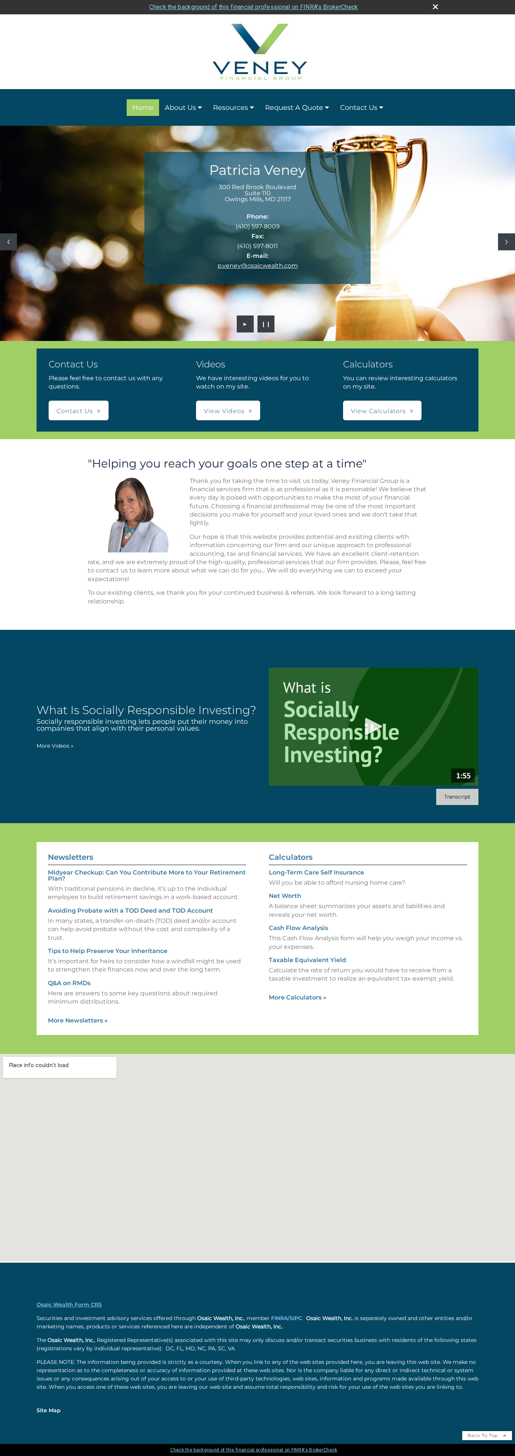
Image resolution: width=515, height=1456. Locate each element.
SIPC (296, 1318)
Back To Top (483, 1435)
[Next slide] (506, 241)
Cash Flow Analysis (298, 928)
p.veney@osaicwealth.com (258, 265)
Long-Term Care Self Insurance (316, 872)
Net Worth (285, 895)
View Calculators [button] (378, 411)
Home (142, 107)
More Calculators (297, 997)
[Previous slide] (8, 241)
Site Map (49, 1410)
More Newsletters (78, 1020)
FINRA (279, 1318)
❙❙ (266, 324)
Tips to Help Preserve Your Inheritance (107, 951)
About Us (180, 107)
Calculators (291, 857)
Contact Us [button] (75, 411)
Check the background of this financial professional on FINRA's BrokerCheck (253, 7)
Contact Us (358, 107)
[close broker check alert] (435, 7)
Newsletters (70, 857)
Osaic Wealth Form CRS (69, 1304)
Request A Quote (294, 107)
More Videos (55, 745)
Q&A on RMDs (69, 983)
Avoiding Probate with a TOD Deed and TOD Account (130, 910)
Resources (230, 107)
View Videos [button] (224, 411)
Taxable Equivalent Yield (307, 960)
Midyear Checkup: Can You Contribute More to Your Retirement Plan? (147, 875)
